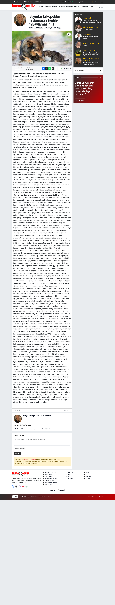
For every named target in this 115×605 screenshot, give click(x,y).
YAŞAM (88, 478)
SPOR (63, 7)
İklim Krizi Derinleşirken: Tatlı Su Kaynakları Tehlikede (92, 21)
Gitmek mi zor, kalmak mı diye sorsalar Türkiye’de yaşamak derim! (91, 54)
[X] (16, 486)
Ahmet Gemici (87, 18)
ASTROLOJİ (84, 7)
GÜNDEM (70, 473)
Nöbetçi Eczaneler (50, 473)
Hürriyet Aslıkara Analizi (91, 43)
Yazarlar (39, 2)
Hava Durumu (49, 474)
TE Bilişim (100, 497)
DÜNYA (70, 474)
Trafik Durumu (49, 476)
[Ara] (98, 7)
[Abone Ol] (66, 68)
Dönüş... (85, 45)
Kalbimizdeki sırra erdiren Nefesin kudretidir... (29, 429)
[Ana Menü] (102, 7)
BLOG (91, 7)
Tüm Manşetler (49, 480)
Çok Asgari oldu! (88, 29)
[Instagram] (20, 486)
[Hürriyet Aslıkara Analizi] (78, 44)
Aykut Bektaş (87, 34)
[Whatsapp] (26, 486)
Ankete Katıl (80, 100)
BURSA (41, 7)
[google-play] (61, 490)
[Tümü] (100, 14)
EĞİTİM (88, 474)
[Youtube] (23, 486)
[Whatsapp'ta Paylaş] (49, 68)
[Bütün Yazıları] (70, 425)
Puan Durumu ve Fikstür (52, 478)
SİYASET (48, 7)
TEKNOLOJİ (56, 7)
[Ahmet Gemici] (78, 20)
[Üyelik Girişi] (101, 2)
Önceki (17, 410)
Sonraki (67, 410)
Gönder (17, 453)
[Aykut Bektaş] (78, 36)
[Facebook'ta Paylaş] (43, 68)
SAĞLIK (76, 7)
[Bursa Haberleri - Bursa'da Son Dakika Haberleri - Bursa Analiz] (23, 6)
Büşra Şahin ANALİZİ (89, 51)
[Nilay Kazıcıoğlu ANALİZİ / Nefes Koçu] (20, 20)
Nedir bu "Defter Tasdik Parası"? (90, 37)
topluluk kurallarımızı (30, 459)
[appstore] (53, 490)
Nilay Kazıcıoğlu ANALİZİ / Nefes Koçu (44, 28)
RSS (16, 497)
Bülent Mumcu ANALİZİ (90, 27)
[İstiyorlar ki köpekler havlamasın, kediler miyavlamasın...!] (42, 48)
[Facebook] (13, 486)
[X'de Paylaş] (46, 68)
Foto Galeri (18, 2)
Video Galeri (29, 2)
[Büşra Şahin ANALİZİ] (78, 52)
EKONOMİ (69, 7)
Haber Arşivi (48, 484)
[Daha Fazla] (53, 68)
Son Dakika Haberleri (51, 482)
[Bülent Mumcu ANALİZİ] (78, 28)
